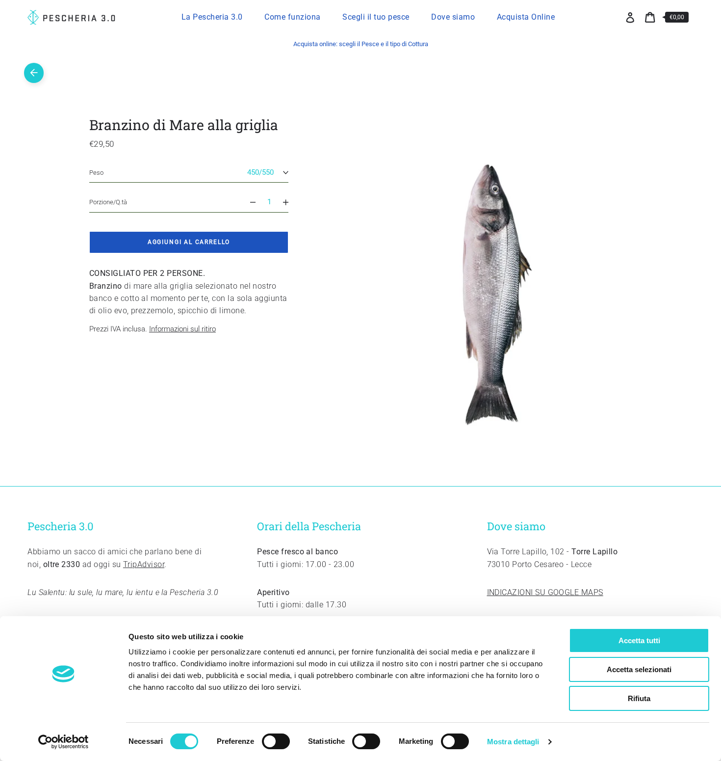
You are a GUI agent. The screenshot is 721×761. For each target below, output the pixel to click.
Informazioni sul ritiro (182, 329)
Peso (96, 172)
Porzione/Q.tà (108, 202)
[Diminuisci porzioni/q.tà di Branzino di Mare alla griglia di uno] (248, 202)
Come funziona (292, 17)
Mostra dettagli (513, 741)
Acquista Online (526, 17)
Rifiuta (639, 698)
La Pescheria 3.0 (212, 17)
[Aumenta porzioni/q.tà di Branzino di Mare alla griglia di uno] (290, 202)
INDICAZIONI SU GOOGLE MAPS (545, 592)
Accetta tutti (639, 640)
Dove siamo (453, 17)
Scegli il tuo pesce (376, 17)
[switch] (276, 741)
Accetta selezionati (639, 669)
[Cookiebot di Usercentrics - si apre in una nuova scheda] (63, 741)
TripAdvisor (143, 564)
